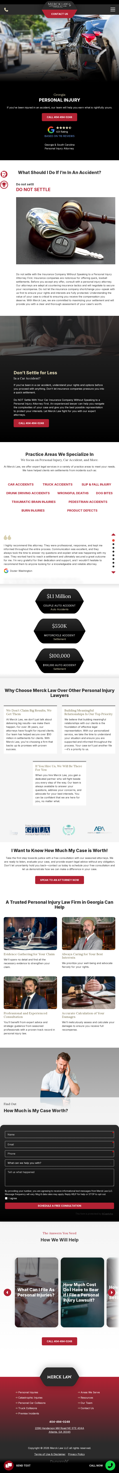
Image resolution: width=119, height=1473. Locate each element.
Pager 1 (4, 174)
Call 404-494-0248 (59, 117)
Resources (87, 1397)
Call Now (96, 1465)
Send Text (23, 1465)
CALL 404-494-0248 (31, 423)
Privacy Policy (76, 1454)
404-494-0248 (6, 9)
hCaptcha (107, 1213)
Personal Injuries (28, 1392)
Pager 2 (4, 185)
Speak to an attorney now (59, 880)
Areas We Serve (90, 1392)
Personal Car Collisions (32, 1402)
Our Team (86, 1402)
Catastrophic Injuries (30, 1397)
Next (113, 572)
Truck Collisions (27, 1408)
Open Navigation (112, 9)
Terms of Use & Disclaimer (50, 1454)
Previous (113, 535)
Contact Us (59, 14)
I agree (13, 1198)
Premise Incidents (28, 1413)
